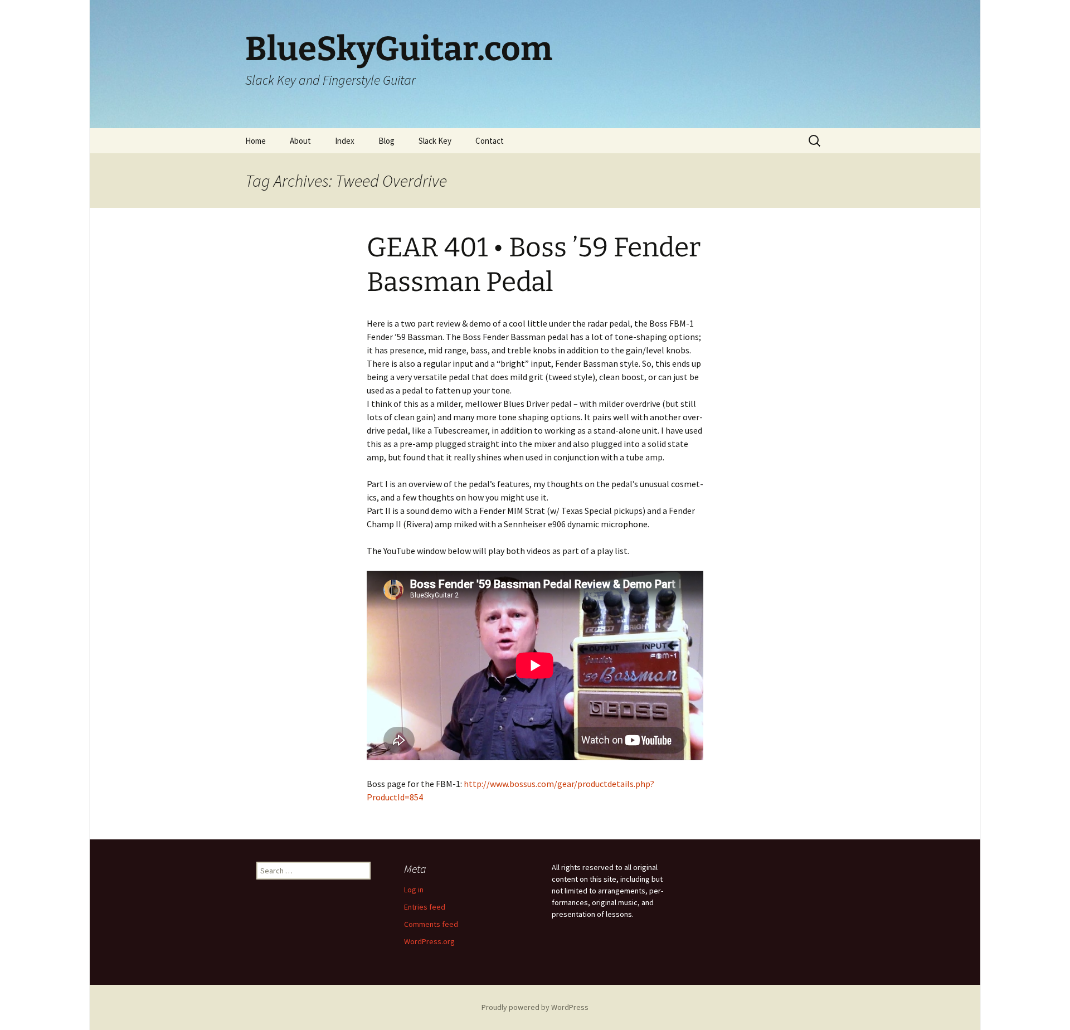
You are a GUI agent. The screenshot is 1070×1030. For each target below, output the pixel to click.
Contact (489, 140)
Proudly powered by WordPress (534, 1007)
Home (255, 140)
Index (344, 140)
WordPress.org (429, 941)
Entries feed (424, 907)
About (300, 140)
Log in (414, 890)
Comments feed (431, 924)
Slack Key (435, 140)
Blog (386, 140)
